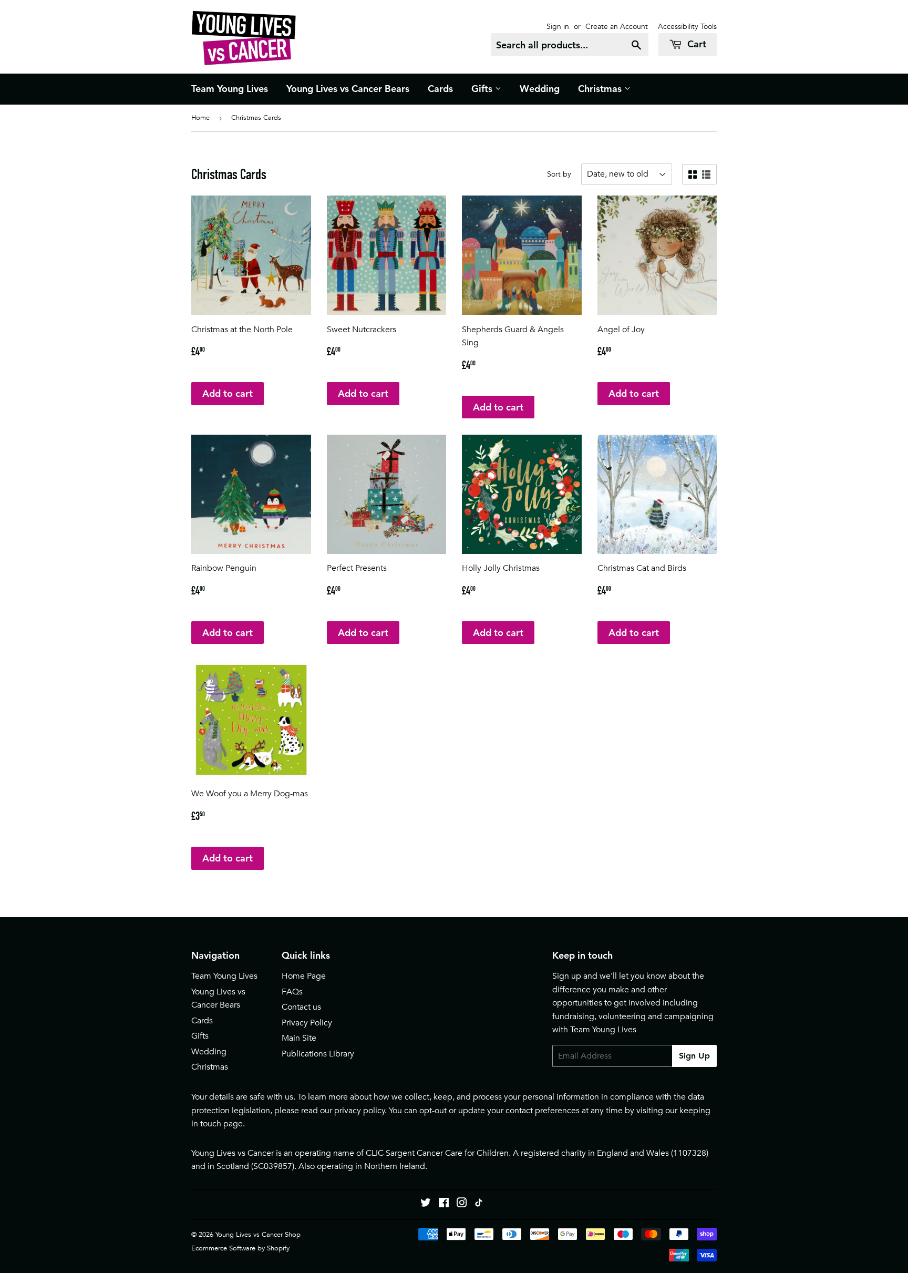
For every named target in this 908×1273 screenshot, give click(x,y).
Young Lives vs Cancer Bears (347, 89)
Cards (440, 89)
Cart (695, 44)
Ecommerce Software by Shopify (240, 1248)
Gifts (483, 89)
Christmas (601, 89)
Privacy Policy (307, 1023)
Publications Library (318, 1054)
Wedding (540, 89)
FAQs (292, 992)
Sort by (559, 174)
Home (200, 117)
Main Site (299, 1038)
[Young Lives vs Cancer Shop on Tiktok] (478, 1204)
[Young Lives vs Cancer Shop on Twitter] (425, 1204)
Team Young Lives (229, 89)
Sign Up (694, 1056)
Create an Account (616, 26)
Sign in (557, 26)
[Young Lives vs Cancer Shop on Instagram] (462, 1204)
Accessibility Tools (687, 26)
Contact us (301, 1007)
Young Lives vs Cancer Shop (258, 1234)
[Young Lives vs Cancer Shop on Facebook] (443, 1204)
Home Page (304, 976)
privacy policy (359, 1110)
